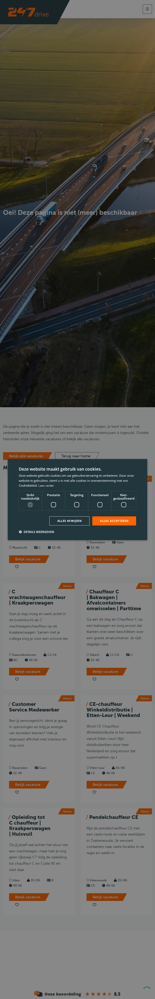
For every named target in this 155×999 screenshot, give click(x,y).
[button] (36, 532)
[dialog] (77, 499)
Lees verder (46, 485)
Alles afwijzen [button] (69, 521)
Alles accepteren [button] (114, 521)
